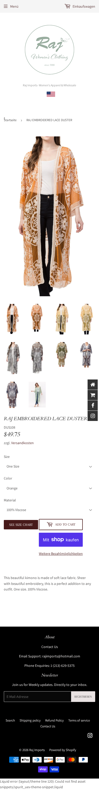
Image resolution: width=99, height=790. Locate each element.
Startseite (10, 120)
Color (8, 478)
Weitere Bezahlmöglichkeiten (61, 553)
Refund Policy (54, 720)
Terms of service (79, 720)
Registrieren (83, 696)
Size (7, 456)
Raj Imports (37, 750)
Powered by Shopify (62, 750)
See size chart (21, 525)
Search (10, 720)
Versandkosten (22, 443)
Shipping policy (30, 720)
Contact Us (49, 646)
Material (10, 500)
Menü (14, 6)
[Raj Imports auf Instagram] (90, 736)
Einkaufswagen (83, 6)
